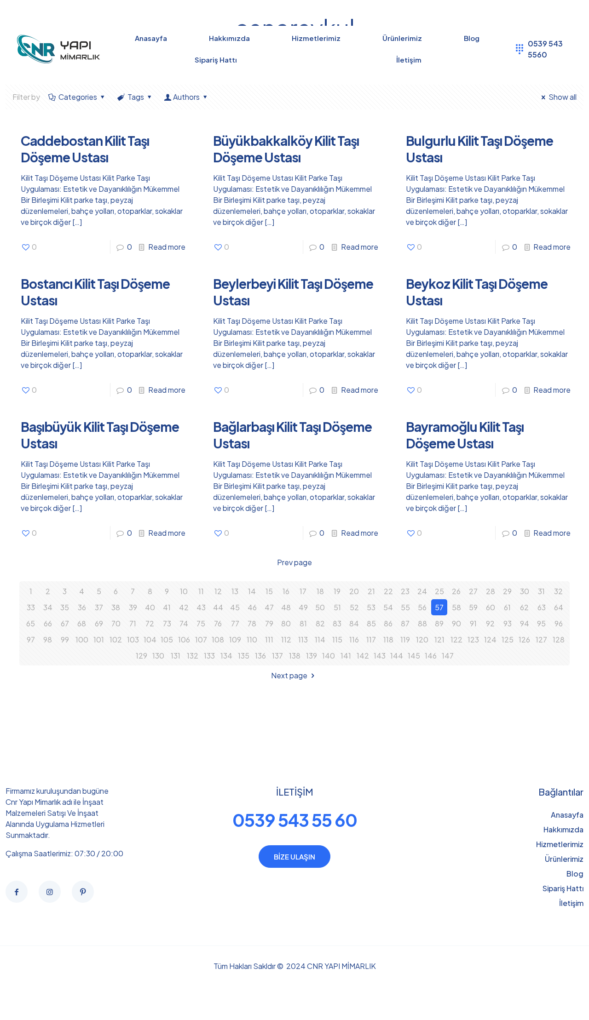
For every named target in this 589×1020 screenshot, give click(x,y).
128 (559, 639)
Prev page (294, 562)
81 (303, 623)
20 (354, 591)
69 (99, 623)
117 (371, 639)
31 (541, 591)
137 (277, 655)
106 (184, 639)
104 (150, 639)
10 (184, 591)
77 (235, 623)
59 (473, 607)
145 (414, 655)
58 (456, 607)
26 (456, 591)
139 (311, 655)
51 (337, 607)
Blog (574, 873)
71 (132, 623)
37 (99, 607)
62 (524, 607)
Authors (186, 97)
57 (439, 607)
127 (541, 639)
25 (439, 591)
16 (286, 591)
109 (235, 639)
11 (201, 591)
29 (507, 591)
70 (116, 623)
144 (396, 655)
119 (405, 639)
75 (200, 623)
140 (328, 655)
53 (371, 607)
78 (252, 623)
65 (30, 623)
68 (81, 623)
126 (524, 639)
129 (141, 655)
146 (431, 655)
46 (252, 607)
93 (507, 623)
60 (490, 607)
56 (422, 607)
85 (371, 623)
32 (558, 591)
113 (303, 639)
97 (31, 639)
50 (320, 607)
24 (422, 591)
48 (286, 607)
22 (388, 591)
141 (346, 655)
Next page (289, 675)
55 (405, 607)
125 (508, 639)
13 (234, 591)
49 (303, 607)
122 (456, 639)
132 (192, 655)
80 (286, 623)
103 (133, 639)
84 (354, 623)
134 (226, 655)
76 (218, 623)
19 (337, 591)
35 (64, 607)
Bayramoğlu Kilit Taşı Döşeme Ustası (465, 434)
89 (439, 623)
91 (473, 623)
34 (47, 607)
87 (405, 623)
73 (167, 623)
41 (167, 607)
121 (439, 639)
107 (201, 639)
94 (524, 623)
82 (320, 623)
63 (541, 607)
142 (363, 655)
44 (218, 607)
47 (269, 607)
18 (320, 591)
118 (388, 639)
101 (98, 639)
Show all (563, 97)
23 (405, 591)
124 (490, 639)
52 (354, 607)
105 (167, 639)
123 (473, 639)
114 (320, 639)
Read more (166, 247)
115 (337, 639)
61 (507, 607)
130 (158, 655)
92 (490, 623)
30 (524, 591)
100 (81, 639)
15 (269, 591)
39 (133, 607)
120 (422, 639)
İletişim (571, 903)
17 (303, 591)
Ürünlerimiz (564, 859)
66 (48, 623)
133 (209, 655)
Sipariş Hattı (563, 888)
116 (354, 639)
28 (490, 591)
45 (235, 607)
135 (243, 655)
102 (116, 639)
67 (65, 623)
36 (82, 607)
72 (149, 623)
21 (371, 591)
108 (218, 639)
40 (150, 607)
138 (294, 655)
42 (184, 607)
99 (65, 639)
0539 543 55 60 (294, 820)
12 (218, 591)
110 (252, 639)
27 (473, 591)
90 (456, 623)
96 (558, 623)
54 (388, 607)
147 (448, 655)
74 (183, 623)
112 (286, 639)
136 (260, 655)
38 (115, 607)
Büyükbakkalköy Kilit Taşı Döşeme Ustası (286, 148)
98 (47, 639)
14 (252, 591)
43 (201, 607)
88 (422, 623)
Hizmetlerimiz (559, 844)
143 (380, 655)
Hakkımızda (563, 829)
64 (558, 607)
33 (31, 607)
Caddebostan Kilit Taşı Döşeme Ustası (85, 148)
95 (541, 623)
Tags (135, 97)
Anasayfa (567, 814)
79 (269, 623)
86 (388, 623)
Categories (77, 97)
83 (337, 623)
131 (175, 655)
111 (269, 639)
